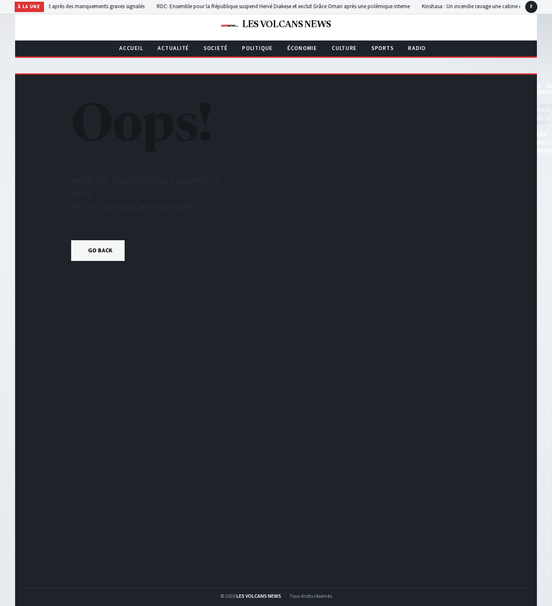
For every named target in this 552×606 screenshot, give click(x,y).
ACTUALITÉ (173, 48)
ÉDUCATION (548, 544)
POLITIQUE (257, 48)
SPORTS (382, 48)
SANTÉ (548, 488)
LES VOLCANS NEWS (258, 596)
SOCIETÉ (215, 48)
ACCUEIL (131, 48)
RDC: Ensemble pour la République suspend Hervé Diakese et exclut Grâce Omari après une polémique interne (308, 6)
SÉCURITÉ (548, 128)
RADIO (417, 48)
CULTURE (344, 48)
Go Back (100, 250)
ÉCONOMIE (302, 48)
